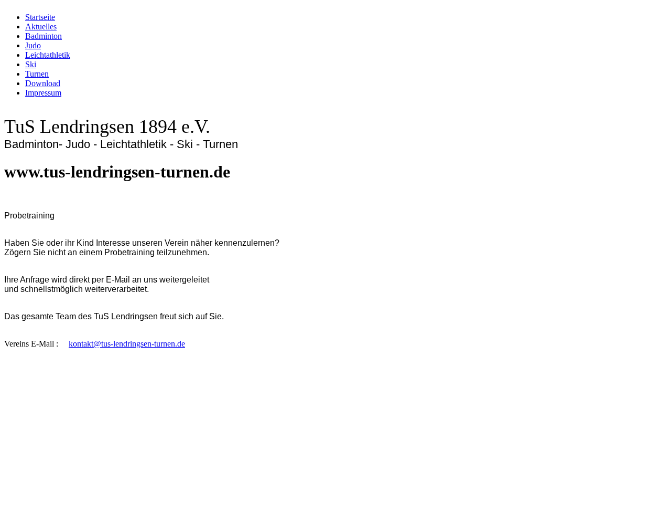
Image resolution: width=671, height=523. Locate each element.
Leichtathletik (47, 54)
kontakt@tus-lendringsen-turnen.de (127, 343)
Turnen (37, 73)
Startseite (40, 17)
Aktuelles (41, 26)
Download (42, 83)
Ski (30, 64)
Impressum (43, 92)
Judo (33, 45)
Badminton (43, 36)
